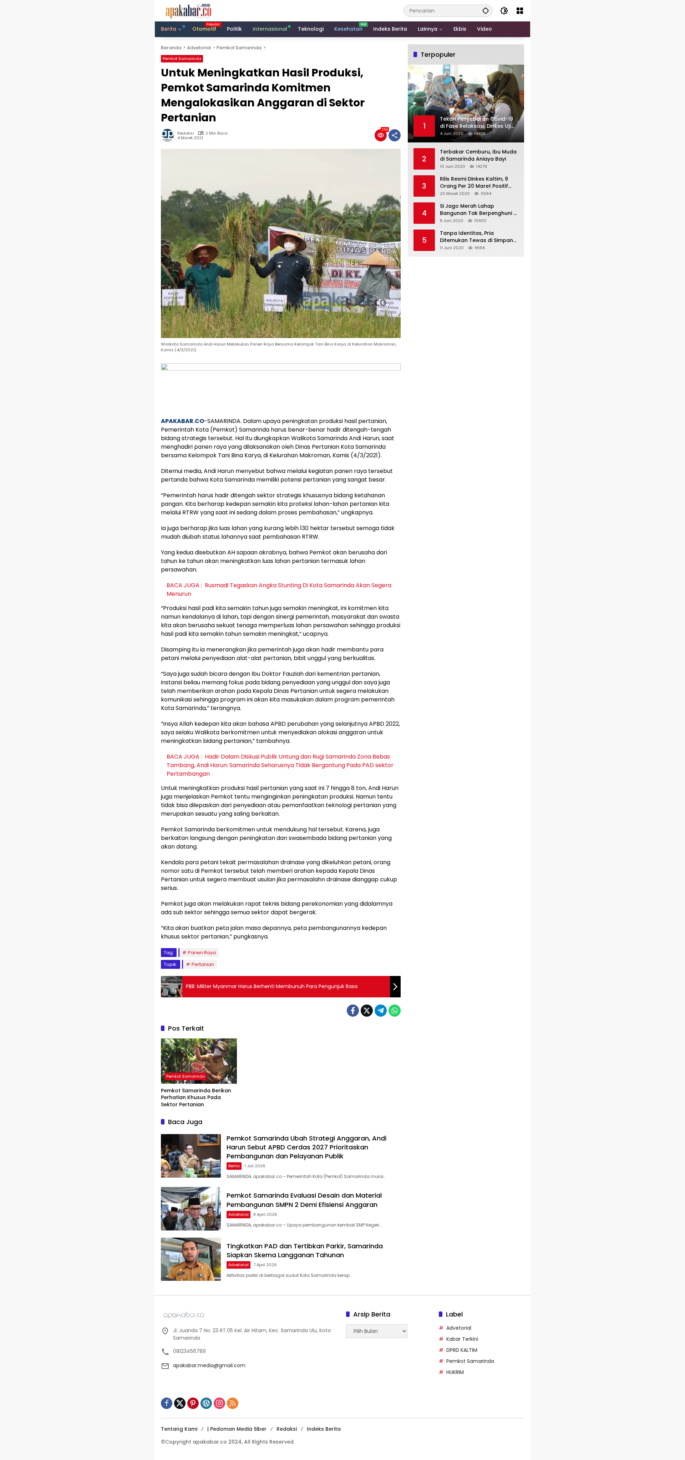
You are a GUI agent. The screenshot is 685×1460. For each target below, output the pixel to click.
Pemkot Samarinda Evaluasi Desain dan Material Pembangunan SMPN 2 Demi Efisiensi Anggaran (304, 1200)
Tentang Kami (179, 1429)
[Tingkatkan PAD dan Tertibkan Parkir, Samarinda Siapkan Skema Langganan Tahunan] (191, 1259)
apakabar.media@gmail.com (209, 1365)
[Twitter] (367, 1011)
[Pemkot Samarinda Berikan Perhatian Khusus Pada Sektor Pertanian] (199, 1061)
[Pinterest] (193, 1403)
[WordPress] (206, 1403)
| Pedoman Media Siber (237, 1429)
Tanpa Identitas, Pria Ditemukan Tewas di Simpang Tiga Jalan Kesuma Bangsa (478, 237)
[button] (485, 10)
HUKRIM (455, 1372)
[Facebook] (353, 1011)
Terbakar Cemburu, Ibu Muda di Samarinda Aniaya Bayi (478, 155)
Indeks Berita (324, 1429)
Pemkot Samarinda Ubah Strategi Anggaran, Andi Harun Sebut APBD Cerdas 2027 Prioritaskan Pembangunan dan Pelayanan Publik (306, 1147)
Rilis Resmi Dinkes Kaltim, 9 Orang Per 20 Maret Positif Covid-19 (474, 183)
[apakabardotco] (188, 10)
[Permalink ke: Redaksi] (169, 135)
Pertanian (203, 964)
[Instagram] (219, 1403)
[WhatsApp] (395, 1011)
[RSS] (232, 1403)
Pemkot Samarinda (182, 58)
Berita (234, 1166)
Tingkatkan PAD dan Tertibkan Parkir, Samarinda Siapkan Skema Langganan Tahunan (305, 1250)
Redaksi (185, 133)
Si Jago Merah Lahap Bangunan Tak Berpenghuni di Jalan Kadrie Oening (479, 210)
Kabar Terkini (462, 1339)
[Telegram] (381, 1011)
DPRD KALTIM (461, 1350)
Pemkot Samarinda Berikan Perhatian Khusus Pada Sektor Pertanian (196, 1097)
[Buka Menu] (520, 10)
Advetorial (238, 1214)
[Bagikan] (395, 135)
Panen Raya (202, 952)
